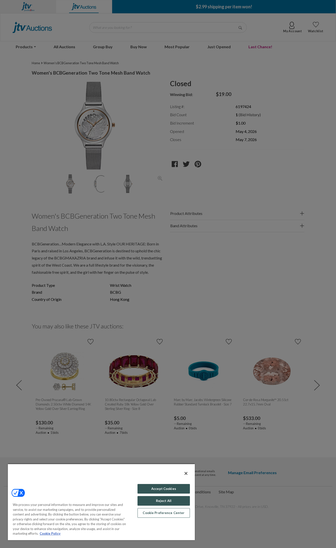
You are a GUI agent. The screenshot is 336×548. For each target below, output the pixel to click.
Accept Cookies (163, 489)
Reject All (163, 501)
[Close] (186, 473)
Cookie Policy (50, 533)
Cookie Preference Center (163, 513)
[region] (101, 502)
